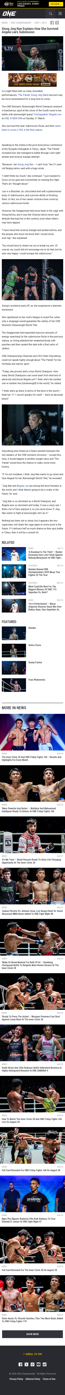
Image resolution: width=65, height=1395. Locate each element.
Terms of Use (49, 1379)
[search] (50, 13)
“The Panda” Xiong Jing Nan (32, 95)
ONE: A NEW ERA (13, 118)
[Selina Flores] (14, 650)
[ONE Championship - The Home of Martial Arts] (9, 13)
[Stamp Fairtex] (14, 668)
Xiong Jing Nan (25, 164)
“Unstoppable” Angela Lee (47, 114)
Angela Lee (23, 485)
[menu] (60, 14)
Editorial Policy (33, 1379)
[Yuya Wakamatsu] (14, 685)
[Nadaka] (14, 633)
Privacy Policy (16, 1379)
